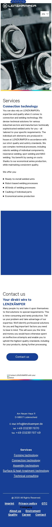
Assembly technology (26, 466)
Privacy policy (28, 503)
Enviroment (33, 511)
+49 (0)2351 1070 (28, 428)
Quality (12, 515)
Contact (40, 515)
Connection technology (26, 460)
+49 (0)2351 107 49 (28, 433)
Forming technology (26, 455)
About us (15, 511)
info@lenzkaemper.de (30, 424)
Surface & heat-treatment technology (26, 471)
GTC (44, 503)
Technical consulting (26, 476)
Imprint (9, 503)
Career (26, 515)
